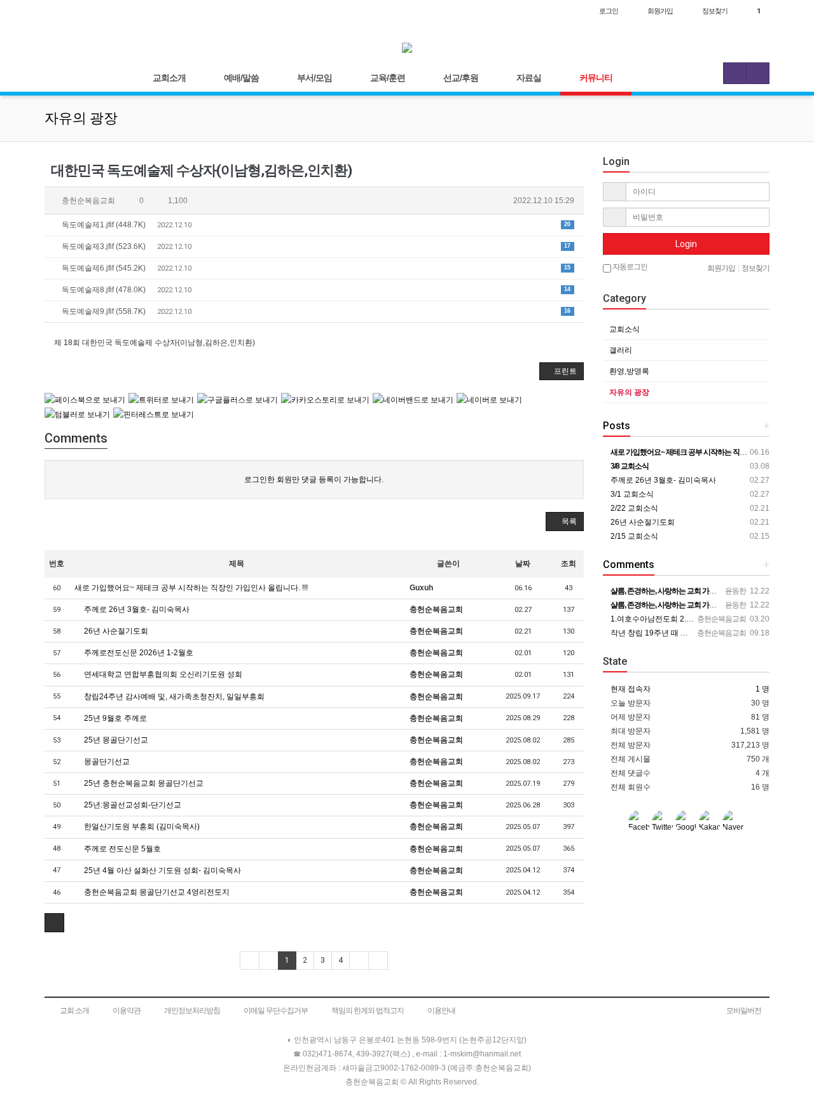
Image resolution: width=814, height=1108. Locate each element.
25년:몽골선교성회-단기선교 (131, 804)
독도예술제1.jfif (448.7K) (315, 224)
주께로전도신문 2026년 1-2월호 (137, 652)
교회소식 (624, 329)
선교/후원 (460, 78)
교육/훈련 (387, 78)
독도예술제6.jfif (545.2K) (315, 268)
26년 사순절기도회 (115, 631)
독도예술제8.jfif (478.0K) (315, 289)
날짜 (522, 563)
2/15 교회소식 (633, 536)
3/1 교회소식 (631, 494)
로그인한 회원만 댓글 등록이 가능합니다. (313, 479)
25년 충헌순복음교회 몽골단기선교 (143, 783)
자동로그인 (629, 266)
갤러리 (620, 350)
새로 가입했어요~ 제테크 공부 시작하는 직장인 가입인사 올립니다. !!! (191, 587)
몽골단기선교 (106, 761)
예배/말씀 (241, 78)
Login (686, 244)
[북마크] (84, 11)
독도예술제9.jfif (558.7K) (315, 311)
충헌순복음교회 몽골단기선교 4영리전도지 (156, 892)
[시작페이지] (58, 11)
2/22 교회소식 (633, 508)
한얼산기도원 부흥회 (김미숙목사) (141, 826)
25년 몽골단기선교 (115, 739)
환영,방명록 (629, 371)
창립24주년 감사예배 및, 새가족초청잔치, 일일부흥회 (173, 696)
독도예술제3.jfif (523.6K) (315, 246)
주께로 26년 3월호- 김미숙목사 (136, 609)
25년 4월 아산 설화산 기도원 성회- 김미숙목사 (161, 870)
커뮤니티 (595, 78)
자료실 (528, 78)
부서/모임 (314, 78)
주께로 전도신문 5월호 (121, 848)
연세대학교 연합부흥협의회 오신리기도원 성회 (162, 674)
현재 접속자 (630, 689)
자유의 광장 (629, 392)
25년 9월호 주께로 (114, 718)
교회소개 (169, 78)
